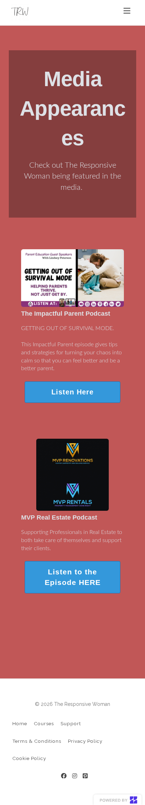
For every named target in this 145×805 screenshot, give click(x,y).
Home (19, 723)
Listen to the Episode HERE (73, 577)
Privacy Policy (85, 741)
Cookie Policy (29, 758)
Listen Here (72, 392)
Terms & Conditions (36, 741)
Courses (44, 723)
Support (71, 723)
